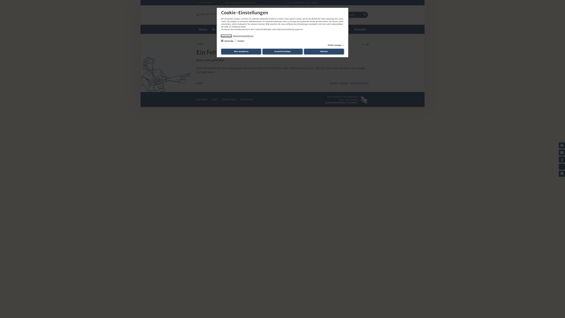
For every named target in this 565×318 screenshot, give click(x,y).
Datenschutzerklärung (243, 36)
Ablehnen (324, 51)
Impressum (226, 36)
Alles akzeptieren (241, 51)
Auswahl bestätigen (282, 51)
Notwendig (229, 41)
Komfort (240, 41)
